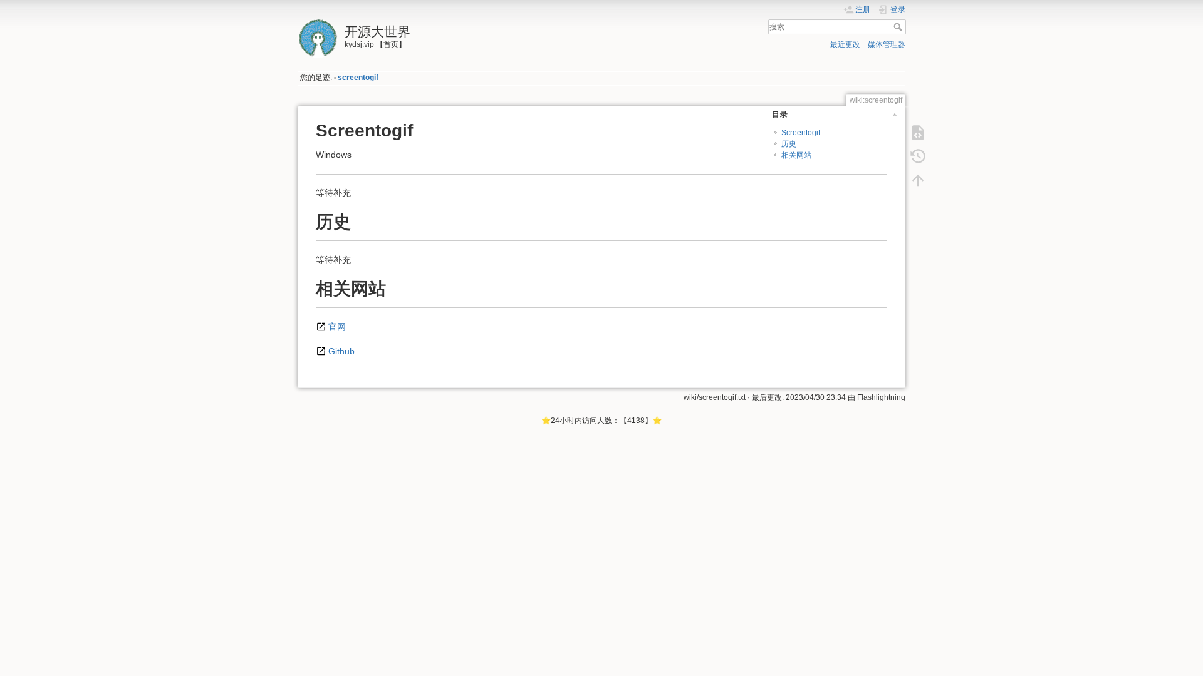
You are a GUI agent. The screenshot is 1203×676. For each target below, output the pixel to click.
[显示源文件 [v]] (918, 133)
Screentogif (800, 132)
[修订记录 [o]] (918, 156)
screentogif (358, 77)
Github (341, 351)
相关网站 (796, 155)
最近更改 (845, 44)
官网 (337, 327)
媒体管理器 (886, 44)
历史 (788, 144)
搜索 (899, 27)
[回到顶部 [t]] (918, 180)
